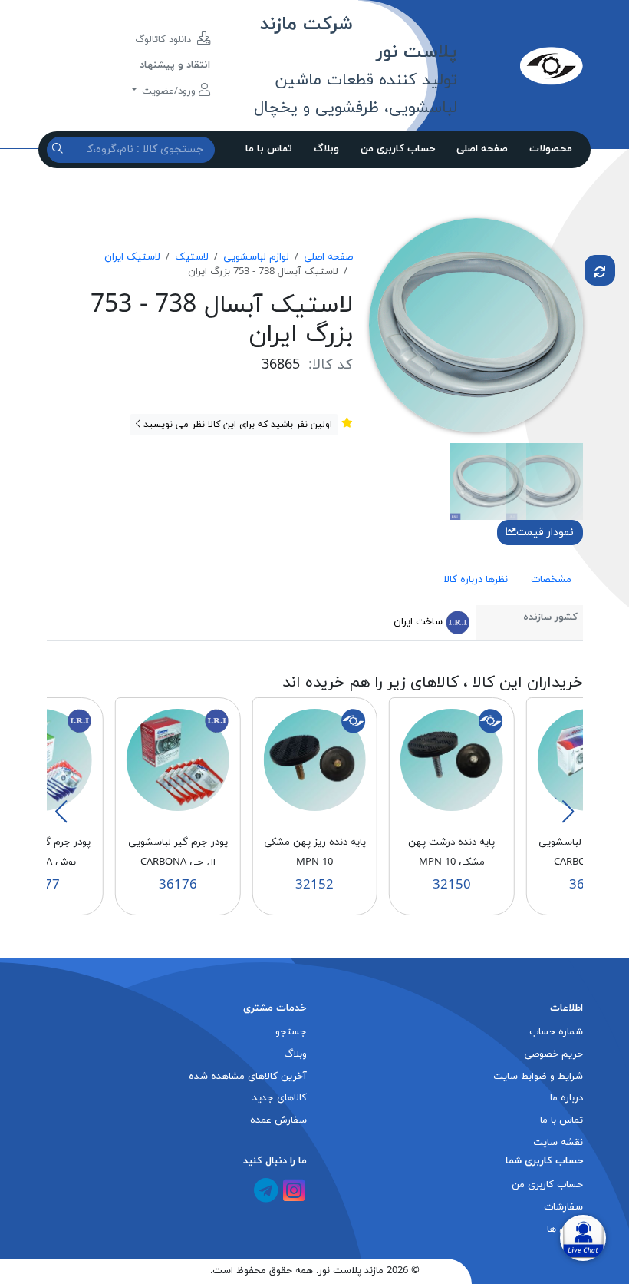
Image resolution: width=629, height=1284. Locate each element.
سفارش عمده (278, 1120)
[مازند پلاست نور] (519, 65)
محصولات (550, 149)
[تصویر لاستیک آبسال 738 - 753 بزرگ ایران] (476, 324)
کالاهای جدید (279, 1098)
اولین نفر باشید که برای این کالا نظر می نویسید (236, 425)
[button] (568, 811)
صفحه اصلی (482, 149)
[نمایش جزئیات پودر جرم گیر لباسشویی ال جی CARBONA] (178, 759)
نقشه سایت (558, 1143)
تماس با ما (268, 149)
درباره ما (566, 1098)
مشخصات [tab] (551, 580)
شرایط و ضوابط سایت (538, 1077)
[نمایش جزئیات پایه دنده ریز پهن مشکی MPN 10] (314, 759)
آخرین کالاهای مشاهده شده (248, 1077)
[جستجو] (59, 149)
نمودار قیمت (545, 532)
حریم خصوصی (553, 1054)
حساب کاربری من (398, 149)
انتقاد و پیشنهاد (175, 65)
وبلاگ (326, 149)
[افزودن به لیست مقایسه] (600, 270)
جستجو (291, 1032)
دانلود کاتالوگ (164, 40)
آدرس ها (565, 1229)
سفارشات (563, 1207)
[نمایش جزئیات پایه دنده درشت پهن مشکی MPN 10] (451, 759)
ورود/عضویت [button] (169, 91)
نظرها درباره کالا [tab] (476, 580)
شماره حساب (556, 1032)
